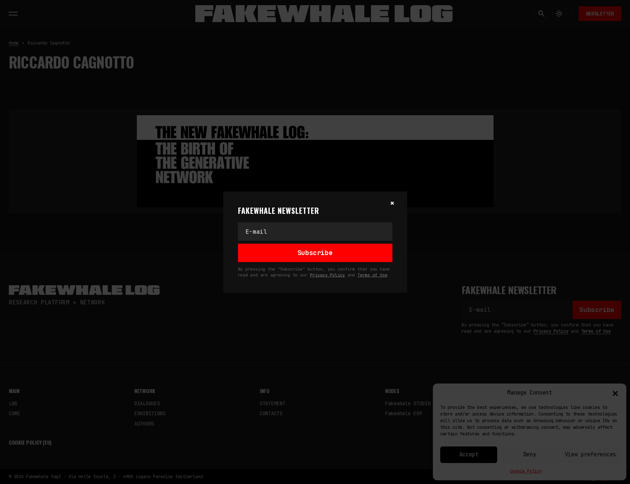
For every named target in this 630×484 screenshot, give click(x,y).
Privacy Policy (327, 275)
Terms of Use (372, 275)
